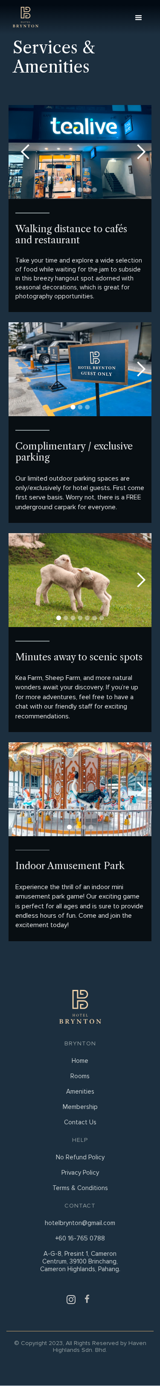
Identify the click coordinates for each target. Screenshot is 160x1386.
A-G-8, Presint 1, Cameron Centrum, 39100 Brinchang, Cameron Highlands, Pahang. (80, 1261)
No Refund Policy (80, 1157)
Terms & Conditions (80, 1188)
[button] (143, 17)
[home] (23, 17)
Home (80, 1061)
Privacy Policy (80, 1172)
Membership (80, 1107)
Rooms (80, 1076)
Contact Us (80, 1122)
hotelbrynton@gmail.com (80, 1223)
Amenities (80, 1091)
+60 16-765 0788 (80, 1238)
